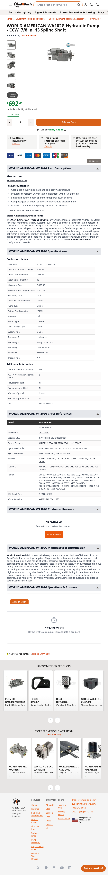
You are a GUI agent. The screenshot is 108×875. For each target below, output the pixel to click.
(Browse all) (54, 734)
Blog (48, 809)
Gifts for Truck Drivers (35, 856)
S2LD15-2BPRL (63, 458)
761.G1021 (44, 432)
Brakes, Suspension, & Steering (77, 12)
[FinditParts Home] (23, 4)
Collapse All (94, 161)
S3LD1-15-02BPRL (79, 458)
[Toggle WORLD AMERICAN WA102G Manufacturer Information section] (97, 548)
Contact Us (49, 826)
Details (16, 143)
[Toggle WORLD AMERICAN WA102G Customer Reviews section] (97, 509)
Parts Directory (35, 841)
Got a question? (93, 868)
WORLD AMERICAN (17, 180)
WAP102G (54, 499)
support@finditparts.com (84, 803)
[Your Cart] (97, 4)
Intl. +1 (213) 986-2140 (82, 811)
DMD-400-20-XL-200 (59, 466)
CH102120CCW (61, 443)
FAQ (48, 816)
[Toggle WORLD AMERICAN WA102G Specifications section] (97, 251)
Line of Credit (34, 821)
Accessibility (64, 818)
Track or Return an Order (84, 800)
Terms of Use (62, 806)
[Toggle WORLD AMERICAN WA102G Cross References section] (97, 414)
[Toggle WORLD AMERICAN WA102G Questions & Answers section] (97, 587)
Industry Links (35, 834)
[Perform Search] (78, 4)
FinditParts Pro (36, 827)
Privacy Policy (61, 813)
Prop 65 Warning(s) (41, 653)
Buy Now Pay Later (37, 848)
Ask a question (19, 601)
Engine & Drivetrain (45, 12)
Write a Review (29, 35)
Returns (35, 809)
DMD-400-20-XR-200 (79, 466)
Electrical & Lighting (19, 12)
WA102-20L (44, 499)
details (48, 146)
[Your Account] (86, 4)
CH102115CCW (46, 443)
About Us (50, 805)
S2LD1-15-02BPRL (47, 458)
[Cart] (97, 4)
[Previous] (50, 720)
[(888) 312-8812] (91, 4)
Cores (34, 805)
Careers (49, 812)
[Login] (86, 4)
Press (48, 820)
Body (101, 12)
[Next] (57, 720)
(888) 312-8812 (79, 807)
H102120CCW (75, 443)
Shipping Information (37, 814)
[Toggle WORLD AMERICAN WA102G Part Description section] (97, 169)
